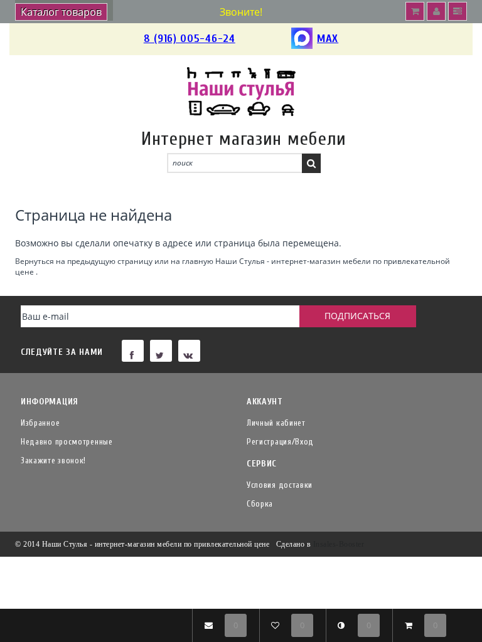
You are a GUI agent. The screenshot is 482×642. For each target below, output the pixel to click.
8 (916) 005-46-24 (189, 38)
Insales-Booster (339, 544)
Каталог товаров (61, 12)
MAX (327, 38)
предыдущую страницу (110, 261)
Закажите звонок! (53, 460)
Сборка (260, 503)
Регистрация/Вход (280, 441)
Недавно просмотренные (67, 441)
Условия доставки (280, 485)
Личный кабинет (276, 423)
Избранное (40, 423)
